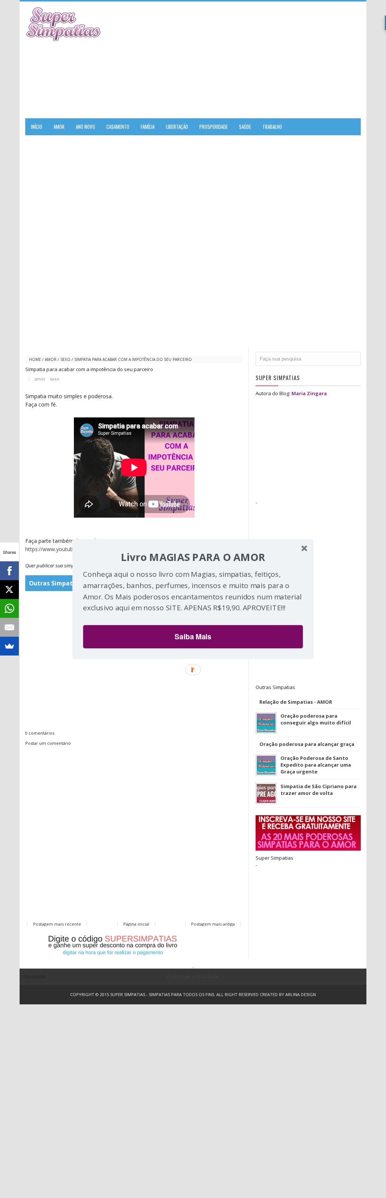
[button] (193, 557)
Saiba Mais (193, 636)
